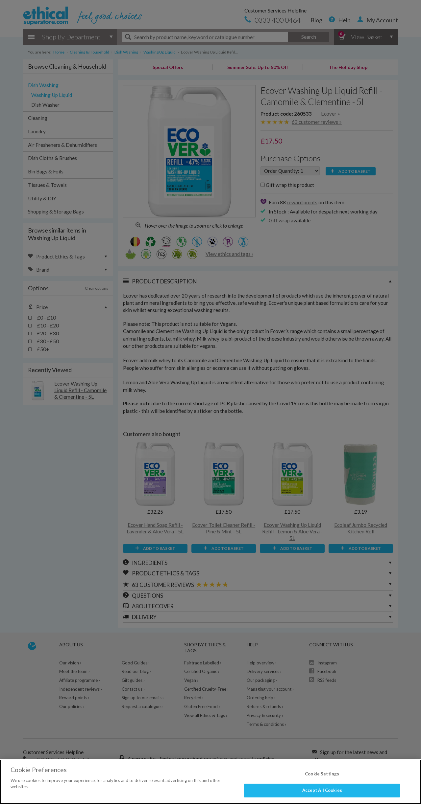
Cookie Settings (322, 773)
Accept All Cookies (322, 790)
